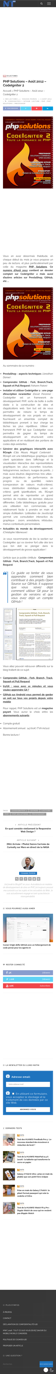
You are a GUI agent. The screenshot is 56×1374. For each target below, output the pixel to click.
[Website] (17, 879)
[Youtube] (34, 879)
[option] (28, 931)
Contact (7, 1318)
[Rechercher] (41, 3)
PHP (43, 101)
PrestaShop (20, 103)
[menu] (49, 3)
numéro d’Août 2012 (15, 270)
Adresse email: (21, 1077)
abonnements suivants (16, 715)
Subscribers (45, 986)
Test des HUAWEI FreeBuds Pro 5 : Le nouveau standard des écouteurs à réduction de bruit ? (34, 1142)
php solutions (20, 814)
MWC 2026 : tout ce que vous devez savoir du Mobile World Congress (24, 1332)
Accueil (7, 90)
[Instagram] (30, 879)
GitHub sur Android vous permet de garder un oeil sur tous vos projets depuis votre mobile (28, 698)
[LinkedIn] (38, 879)
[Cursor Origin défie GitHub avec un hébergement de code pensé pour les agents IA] (28, 928)
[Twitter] (25, 879)
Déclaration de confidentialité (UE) (20, 1324)
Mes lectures (10, 76)
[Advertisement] (28, 38)
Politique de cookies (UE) (15, 1340)
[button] (49, 1370)
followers (46, 973)
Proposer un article (13, 1346)
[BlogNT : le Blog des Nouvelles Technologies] (9, 3)
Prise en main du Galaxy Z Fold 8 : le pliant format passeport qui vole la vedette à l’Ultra (33, 1193)
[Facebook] (21, 879)
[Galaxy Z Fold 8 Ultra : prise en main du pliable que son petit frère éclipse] (9, 1174)
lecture (36, 101)
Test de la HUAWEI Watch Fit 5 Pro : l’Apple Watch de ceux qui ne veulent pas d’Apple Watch (34, 1210)
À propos (7, 1312)
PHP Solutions (38, 266)
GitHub (27, 101)
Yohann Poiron (29, 99)
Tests (21, 1135)
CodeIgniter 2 (15, 101)
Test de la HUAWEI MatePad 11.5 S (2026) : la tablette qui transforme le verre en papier (33, 1159)
